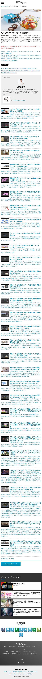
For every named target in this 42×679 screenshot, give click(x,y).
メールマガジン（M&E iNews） (30, 654)
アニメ (34, 651)
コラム (5, 646)
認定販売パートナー (16, 654)
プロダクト (18, 649)
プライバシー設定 (12, 674)
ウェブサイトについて (32, 671)
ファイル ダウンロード (11, 564)
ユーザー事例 (21, 646)
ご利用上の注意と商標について (19, 671)
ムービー (7, 6)
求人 (24, 649)
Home (2, 6)
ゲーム (12, 651)
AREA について (7, 671)
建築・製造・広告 (26, 651)
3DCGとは (6, 651)
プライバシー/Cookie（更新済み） (25, 674)
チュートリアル (12, 646)
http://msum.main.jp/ (19, 100)
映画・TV (18, 651)
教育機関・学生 (6, 654)
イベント (34, 646)
